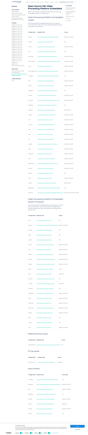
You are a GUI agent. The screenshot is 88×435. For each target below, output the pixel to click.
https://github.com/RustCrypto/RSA (46, 139)
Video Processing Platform (17, 13)
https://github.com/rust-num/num (45, 119)
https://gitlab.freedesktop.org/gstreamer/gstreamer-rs (49, 384)
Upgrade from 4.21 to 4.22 (17, 54)
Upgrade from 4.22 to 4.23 (17, 52)
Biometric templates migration (18, 65)
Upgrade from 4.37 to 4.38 (17, 28)
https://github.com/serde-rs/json (45, 153)
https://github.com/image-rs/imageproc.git (47, 90)
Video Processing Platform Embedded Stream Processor (18, 19)
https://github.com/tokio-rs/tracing (45, 173)
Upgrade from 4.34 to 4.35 (17, 33)
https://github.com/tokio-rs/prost (44, 274)
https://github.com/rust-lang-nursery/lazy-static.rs (49, 100)
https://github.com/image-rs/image (46, 85)
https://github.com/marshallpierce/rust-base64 (48, 37)
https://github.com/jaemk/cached (45, 41)
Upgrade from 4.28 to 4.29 (17, 42)
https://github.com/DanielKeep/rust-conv (47, 51)
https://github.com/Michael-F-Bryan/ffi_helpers (48, 76)
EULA (13, 80)
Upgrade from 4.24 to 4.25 (17, 49)
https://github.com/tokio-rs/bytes (44, 235)
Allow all (77, 426)
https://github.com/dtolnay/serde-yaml (45, 308)
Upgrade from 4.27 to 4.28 (17, 44)
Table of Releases (15, 11)
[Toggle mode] (75, 2)
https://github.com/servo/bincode (44, 230)
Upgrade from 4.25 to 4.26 (17, 47)
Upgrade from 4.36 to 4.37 (17, 29)
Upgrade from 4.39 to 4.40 (17, 24)
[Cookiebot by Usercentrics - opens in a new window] (8, 433)
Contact (56, 2)
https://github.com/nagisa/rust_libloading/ (47, 105)
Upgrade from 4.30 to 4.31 (17, 39)
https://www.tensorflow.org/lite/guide (46, 362)
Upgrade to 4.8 (15, 64)
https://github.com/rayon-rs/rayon (45, 134)
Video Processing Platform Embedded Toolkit (71, 8)
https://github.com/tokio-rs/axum (44, 220)
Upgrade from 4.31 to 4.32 (17, 37)
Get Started (32, 2)
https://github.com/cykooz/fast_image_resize (48, 71)
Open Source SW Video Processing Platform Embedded (19, 75)
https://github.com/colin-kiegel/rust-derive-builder (49, 61)
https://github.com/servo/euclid (45, 66)
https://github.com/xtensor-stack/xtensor (47, 183)
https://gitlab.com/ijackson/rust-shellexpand (48, 163)
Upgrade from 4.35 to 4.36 (17, 31)
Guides (41, 2)
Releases (52, 2)
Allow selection (77, 429)
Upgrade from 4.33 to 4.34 (17, 34)
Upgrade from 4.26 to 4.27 (17, 46)
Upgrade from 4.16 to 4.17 (17, 60)
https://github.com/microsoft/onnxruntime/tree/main (49, 344)
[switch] (31, 433)
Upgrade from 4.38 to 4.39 (17, 26)
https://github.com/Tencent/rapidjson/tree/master (49, 187)
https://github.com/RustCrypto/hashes (46, 158)
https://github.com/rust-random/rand (46, 129)
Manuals (37, 2)
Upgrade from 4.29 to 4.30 (17, 41)
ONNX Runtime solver (70, 16)
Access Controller (15, 16)
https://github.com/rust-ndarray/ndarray (47, 114)
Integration (46, 2)
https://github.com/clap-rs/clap (44, 249)
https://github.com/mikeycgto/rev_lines (45, 278)
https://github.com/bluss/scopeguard (45, 293)
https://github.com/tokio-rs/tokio (44, 317)
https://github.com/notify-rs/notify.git (45, 269)
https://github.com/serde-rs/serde (45, 149)
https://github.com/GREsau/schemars (45, 288)
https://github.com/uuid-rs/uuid (45, 178)
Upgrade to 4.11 (15, 62)
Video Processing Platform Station (19, 14)
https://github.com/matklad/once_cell (46, 124)
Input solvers (68, 20)
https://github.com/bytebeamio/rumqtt (45, 283)
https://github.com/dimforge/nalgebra (46, 110)
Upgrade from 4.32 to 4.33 (17, 36)
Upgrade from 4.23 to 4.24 (17, 50)
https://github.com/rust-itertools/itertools (47, 95)
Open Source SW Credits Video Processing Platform (18, 71)
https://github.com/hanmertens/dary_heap (47, 56)
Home (27, 2)
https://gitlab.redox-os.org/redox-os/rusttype (48, 144)
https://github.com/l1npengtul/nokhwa (45, 403)
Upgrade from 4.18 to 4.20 (17, 57)
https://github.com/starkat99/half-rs (46, 80)
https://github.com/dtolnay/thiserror (46, 168)
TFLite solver (68, 18)
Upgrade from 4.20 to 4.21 (17, 55)
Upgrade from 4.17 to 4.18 (17, 59)
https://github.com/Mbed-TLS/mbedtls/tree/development (50, 192)
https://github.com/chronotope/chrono (46, 46)
